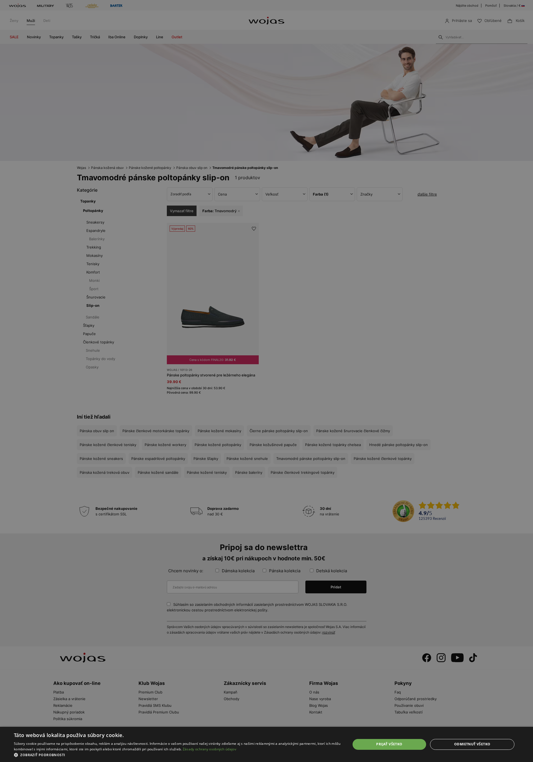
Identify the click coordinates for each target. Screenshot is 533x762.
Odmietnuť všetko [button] (472, 744)
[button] (177, 755)
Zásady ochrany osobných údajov (209, 749)
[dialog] (266, 381)
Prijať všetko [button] (389, 744)
